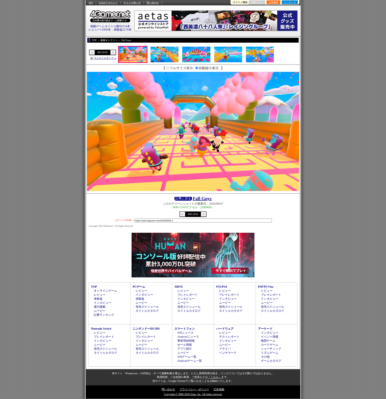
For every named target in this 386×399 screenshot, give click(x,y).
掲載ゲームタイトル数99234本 (110, 26)
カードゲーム (269, 344)
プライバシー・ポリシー (194, 389)
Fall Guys (202, 198)
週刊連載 (99, 306)
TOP (94, 286)
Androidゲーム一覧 (189, 360)
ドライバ (225, 348)
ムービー (99, 310)
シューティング (271, 348)
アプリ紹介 (184, 348)
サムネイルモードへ (105, 58)
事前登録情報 (186, 340)
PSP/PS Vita (265, 286)
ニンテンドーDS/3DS (146, 328)
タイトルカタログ (147, 310)
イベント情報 (269, 336)
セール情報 (184, 344)
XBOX (178, 286)
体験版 (98, 298)
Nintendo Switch (101, 328)
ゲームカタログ (271, 360)
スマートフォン (184, 328)
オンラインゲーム (105, 290)
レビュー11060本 (99, 29)
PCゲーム (139, 286)
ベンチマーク (228, 352)
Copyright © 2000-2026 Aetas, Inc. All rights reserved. (193, 394)
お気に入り (257, 2)
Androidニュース (188, 336)
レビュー (99, 294)
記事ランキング (104, 314)
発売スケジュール (147, 306)
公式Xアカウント (108, 2)
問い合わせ (153, 2)
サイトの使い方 (132, 2)
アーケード (265, 328)
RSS (91, 2)
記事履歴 (273, 2)
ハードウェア (225, 328)
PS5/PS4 (221, 286)
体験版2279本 (123, 29)
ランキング (290, 2)
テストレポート (229, 336)
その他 (265, 356)
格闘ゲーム (268, 340)
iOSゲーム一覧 (186, 356)
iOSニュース (185, 332)
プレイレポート (187, 294)
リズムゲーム (269, 352)
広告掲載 (219, 389)
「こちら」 (214, 377)
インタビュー (102, 302)
